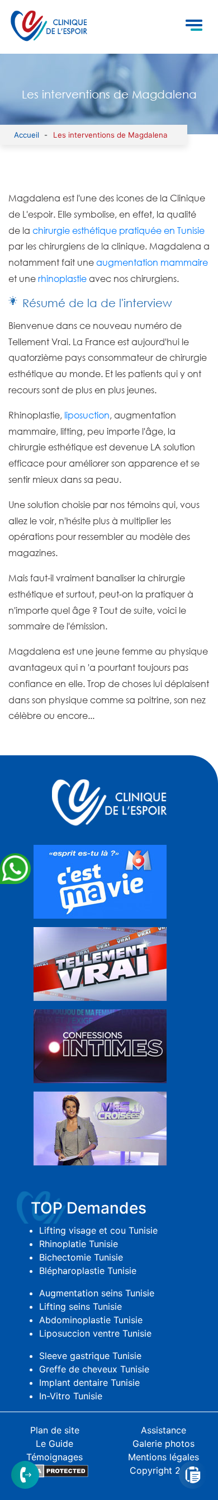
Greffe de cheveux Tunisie (94, 1369)
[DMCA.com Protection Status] (54, 1470)
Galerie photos (163, 1443)
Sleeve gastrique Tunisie (90, 1355)
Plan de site (54, 1430)
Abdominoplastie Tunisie (91, 1319)
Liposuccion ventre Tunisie (95, 1333)
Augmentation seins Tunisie (96, 1293)
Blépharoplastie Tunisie (87, 1270)
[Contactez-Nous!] (25, 1473)
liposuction (87, 415)
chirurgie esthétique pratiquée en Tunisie (118, 230)
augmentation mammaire (152, 262)
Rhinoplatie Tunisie (78, 1243)
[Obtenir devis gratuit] (193, 1473)
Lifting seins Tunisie (80, 1306)
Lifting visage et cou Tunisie (98, 1230)
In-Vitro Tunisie (70, 1396)
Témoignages (54, 1457)
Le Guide (54, 1443)
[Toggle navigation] (194, 27)
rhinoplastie (62, 278)
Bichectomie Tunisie (81, 1257)
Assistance (163, 1430)
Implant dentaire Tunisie (89, 1382)
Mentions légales (163, 1457)
